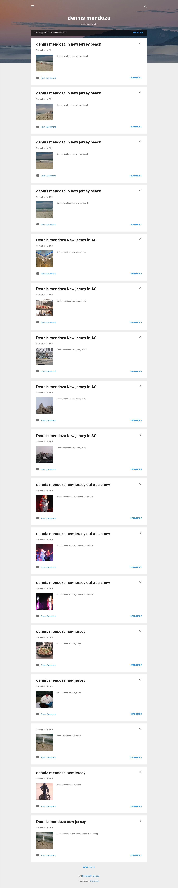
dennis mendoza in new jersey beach (68, 44)
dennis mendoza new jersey (60, 631)
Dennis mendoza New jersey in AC (66, 240)
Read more (136, 78)
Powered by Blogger (90, 876)
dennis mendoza (89, 17)
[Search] (145, 7)
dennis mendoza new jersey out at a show (73, 484)
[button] (140, 44)
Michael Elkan (94, 881)
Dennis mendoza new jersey (61, 821)
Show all (138, 33)
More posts (89, 867)
